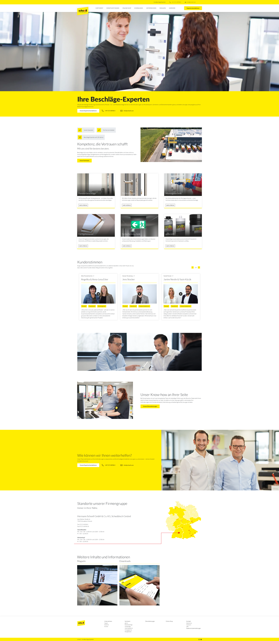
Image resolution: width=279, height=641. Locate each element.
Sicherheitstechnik (129, 628)
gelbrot (126, 623)
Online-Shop (169, 621)
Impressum (188, 624)
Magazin (163, 8)
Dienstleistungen (112, 8)
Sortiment (99, 8)
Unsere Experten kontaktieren (88, 110)
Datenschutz (189, 623)
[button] (192, 267)
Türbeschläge (128, 626)
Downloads (138, 8)
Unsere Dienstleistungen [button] (150, 406)
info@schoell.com (191, 2)
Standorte (106, 624)
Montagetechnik (128, 630)
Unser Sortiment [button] (84, 160)
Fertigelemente (128, 631)
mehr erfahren (83, 205)
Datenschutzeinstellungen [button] (193, 628)
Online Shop (126, 8)
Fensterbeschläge (128, 624)
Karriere (172, 8)
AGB (187, 626)
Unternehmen (151, 8)
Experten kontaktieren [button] (193, 8)
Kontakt (188, 621)
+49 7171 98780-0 (176, 2)
